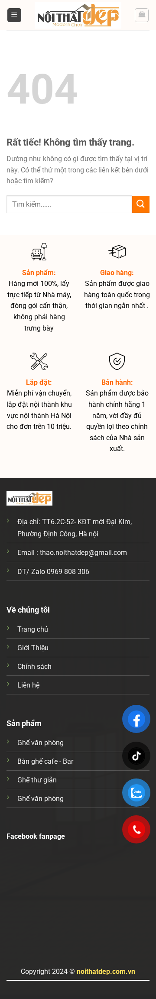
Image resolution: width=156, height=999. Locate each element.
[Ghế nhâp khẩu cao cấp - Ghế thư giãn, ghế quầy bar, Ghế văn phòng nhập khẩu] (78, 15)
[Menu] (14, 15)
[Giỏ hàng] (142, 15)
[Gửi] (141, 204)
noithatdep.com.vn (106, 971)
